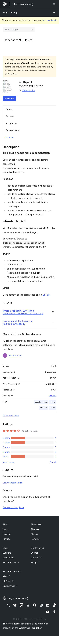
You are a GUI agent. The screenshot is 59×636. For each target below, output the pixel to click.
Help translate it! (49, 20)
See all (53, 462)
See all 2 (52, 396)
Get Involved (37, 548)
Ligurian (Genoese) (18, 598)
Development (12, 130)
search (52, 408)
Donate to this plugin (13, 507)
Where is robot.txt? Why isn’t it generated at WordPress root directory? (23, 312)
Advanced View (11, 415)
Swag (35, 562)
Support (7, 552)
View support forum (13, 482)
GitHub (46, 294)
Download (9, 98)
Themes (35, 529)
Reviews (10, 116)
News (6, 529)
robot (45, 402)
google (38, 402)
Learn (5, 548)
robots (52, 402)
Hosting (7, 534)
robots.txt (43, 408)
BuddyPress (10, 586)
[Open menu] (54, 4)
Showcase (36, 524)
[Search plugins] (32, 29)
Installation (11, 123)
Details (9, 109)
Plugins (34, 534)
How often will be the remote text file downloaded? (18, 322)
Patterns (35, 539)
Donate (36, 557)
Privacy (6, 539)
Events (34, 552)
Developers (8, 557)
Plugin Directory (10, 12)
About (6, 524)
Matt (6, 576)
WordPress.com (12, 571)
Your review (9, 462)
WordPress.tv (11, 562)
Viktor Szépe (28, 90)
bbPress (8, 581)
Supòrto (9, 137)
